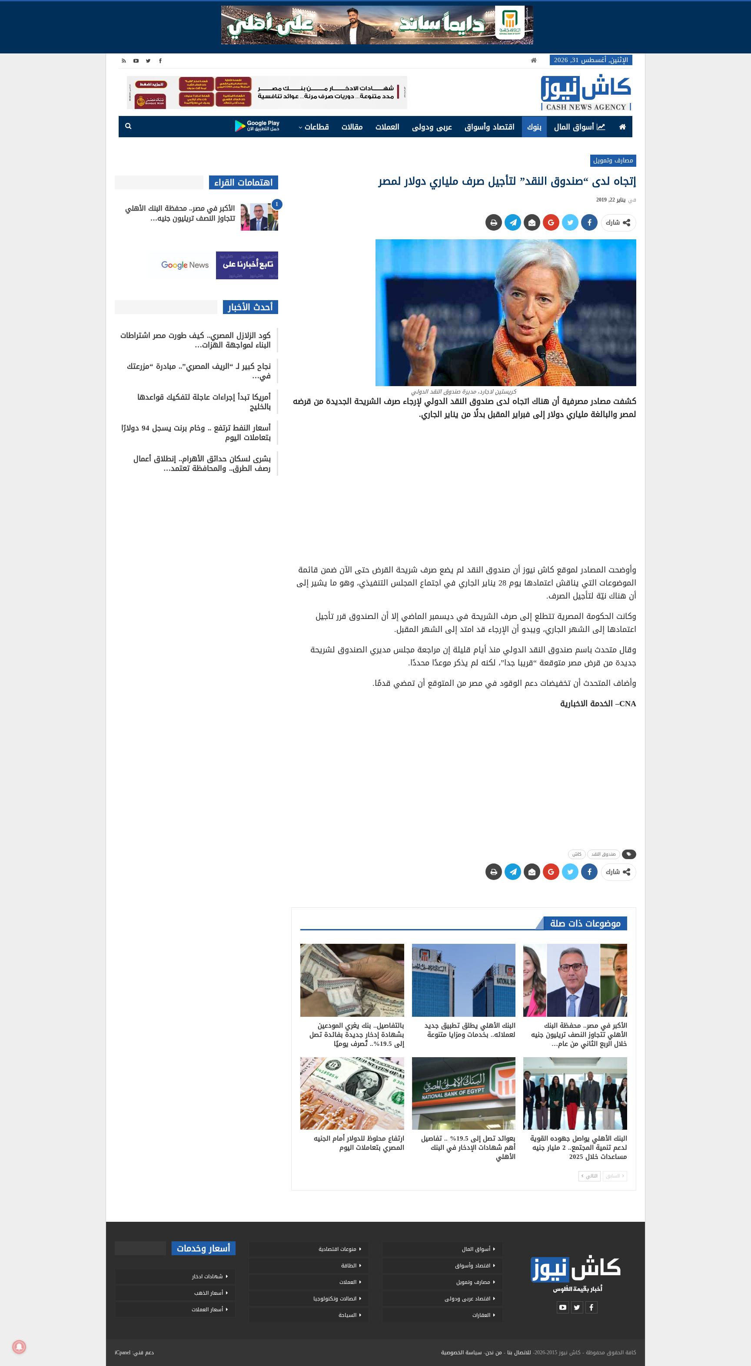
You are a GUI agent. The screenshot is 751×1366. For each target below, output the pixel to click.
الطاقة (348, 1265)
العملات (387, 127)
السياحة (347, 1315)
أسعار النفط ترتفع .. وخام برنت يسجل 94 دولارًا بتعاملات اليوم (196, 432)
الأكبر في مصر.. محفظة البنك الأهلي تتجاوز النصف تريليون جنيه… (180, 213)
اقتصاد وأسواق (490, 127)
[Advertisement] (464, 489)
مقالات (352, 127)
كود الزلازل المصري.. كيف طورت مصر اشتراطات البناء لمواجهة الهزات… (195, 340)
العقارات (481, 1315)
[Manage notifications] (19, 1347)
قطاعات (317, 127)
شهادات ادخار (207, 1276)
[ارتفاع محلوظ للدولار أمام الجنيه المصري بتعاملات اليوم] (352, 1093)
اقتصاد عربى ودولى (467, 1298)
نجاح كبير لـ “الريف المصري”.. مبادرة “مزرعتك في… (199, 371)
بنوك (534, 127)
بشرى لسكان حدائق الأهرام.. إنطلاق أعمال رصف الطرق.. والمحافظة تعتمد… (202, 463)
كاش (577, 854)
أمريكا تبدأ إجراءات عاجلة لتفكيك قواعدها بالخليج (204, 401)
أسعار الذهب (208, 1293)
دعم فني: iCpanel (134, 1352)
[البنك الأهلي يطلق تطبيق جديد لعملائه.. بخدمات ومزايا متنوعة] (464, 980)
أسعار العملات (207, 1309)
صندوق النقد (603, 854)
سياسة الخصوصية (461, 1352)
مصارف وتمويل (613, 160)
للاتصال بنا (519, 1352)
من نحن (493, 1352)
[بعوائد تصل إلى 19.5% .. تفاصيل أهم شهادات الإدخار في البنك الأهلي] (464, 1093)
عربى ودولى (432, 127)
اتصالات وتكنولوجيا (334, 1298)
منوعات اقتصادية (337, 1249)
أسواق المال (574, 127)
